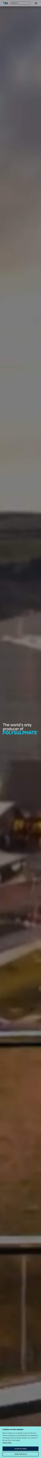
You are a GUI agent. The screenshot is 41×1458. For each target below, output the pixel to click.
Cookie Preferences (20, 1454)
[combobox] (20, 3)
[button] (36, 3)
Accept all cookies (21, 1448)
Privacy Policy (7, 1442)
